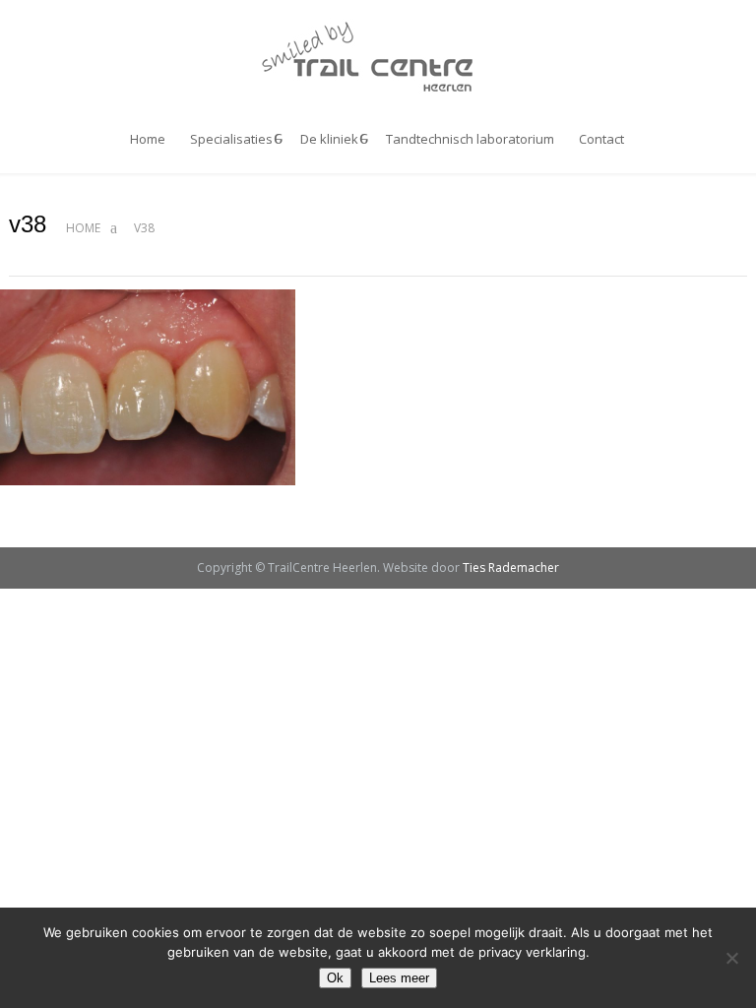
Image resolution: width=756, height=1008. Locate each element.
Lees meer (399, 978)
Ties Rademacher (511, 567)
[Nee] (731, 958)
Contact (601, 139)
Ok (335, 978)
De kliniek (329, 139)
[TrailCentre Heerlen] (378, 57)
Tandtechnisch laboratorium (470, 139)
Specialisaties (231, 139)
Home (147, 139)
